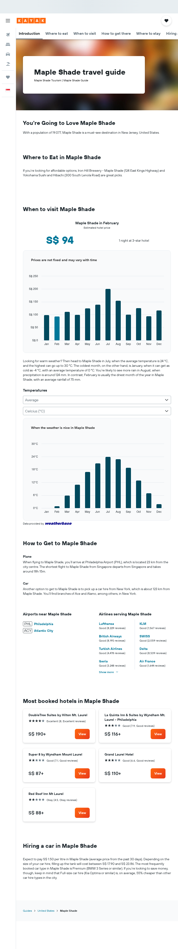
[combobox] (97, 400)
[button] (8, 21)
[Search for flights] (8, 34)
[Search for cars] (8, 54)
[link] (82, 734)
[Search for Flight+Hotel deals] (8, 64)
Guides (27, 910)
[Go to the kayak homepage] (31, 20)
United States (46, 910)
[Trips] (8, 77)
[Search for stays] (8, 44)
